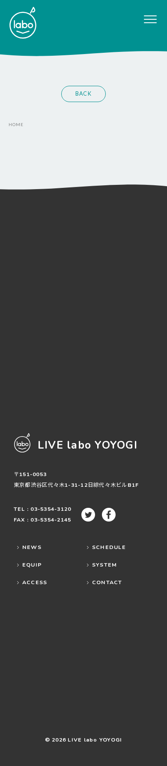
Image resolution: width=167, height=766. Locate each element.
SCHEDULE (109, 547)
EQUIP (32, 564)
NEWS (32, 547)
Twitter (88, 515)
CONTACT (107, 582)
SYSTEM (104, 564)
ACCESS (35, 582)
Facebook (109, 515)
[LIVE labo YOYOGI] (23, 23)
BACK (83, 93)
